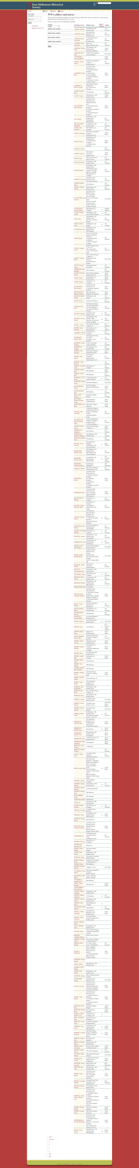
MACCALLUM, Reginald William (79, 293)
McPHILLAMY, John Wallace (78, 546)
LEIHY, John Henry (79, 133)
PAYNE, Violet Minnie (78, 998)
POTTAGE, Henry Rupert (79, 1054)
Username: (31, 16)
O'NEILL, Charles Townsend (79, 912)
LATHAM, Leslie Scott (79, 54)
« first (50, 1137)
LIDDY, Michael (78, 170)
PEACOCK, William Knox (79, 1010)
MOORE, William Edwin (79, 673)
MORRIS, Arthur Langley (79, 709)
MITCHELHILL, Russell (79, 613)
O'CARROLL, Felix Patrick (79, 872)
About (73, 1164)
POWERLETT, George (78, 1059)
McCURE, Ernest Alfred (79, 427)
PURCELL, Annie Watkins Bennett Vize (79, 1097)
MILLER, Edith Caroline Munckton (79, 595)
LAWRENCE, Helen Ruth (79, 74)
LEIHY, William (78, 141)
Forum (61, 11)
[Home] (29, 9)
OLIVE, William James (78, 926)
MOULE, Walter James (78, 755)
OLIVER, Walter (78, 931)
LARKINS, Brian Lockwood (79, 39)
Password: (31, 19)
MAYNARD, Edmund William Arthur (78, 400)
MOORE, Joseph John (78, 657)
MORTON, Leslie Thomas (79, 746)
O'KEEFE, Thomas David (79, 900)
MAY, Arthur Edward (77, 395)
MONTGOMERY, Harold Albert (79, 637)
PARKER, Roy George (78, 972)
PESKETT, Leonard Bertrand (79, 1033)
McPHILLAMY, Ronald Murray (78, 555)
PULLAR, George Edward (79, 1086)
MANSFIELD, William (78, 347)
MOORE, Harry (78, 653)
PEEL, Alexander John (78, 1018)
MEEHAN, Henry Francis (79, 578)
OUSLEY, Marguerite (77, 952)
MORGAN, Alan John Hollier (78, 687)
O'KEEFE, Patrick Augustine (79, 896)
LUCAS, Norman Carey (79, 266)
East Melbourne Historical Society (47, 5)
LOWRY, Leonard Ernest (79, 259)
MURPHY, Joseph (79, 781)
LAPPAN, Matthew (79, 29)
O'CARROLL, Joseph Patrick (78, 880)
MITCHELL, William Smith (78, 617)
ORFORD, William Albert (79, 940)
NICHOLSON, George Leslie (78, 845)
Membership (66, 1164)
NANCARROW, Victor (78, 796)
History (82, 11)
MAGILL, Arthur (79, 325)
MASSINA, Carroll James (79, 378)
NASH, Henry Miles (79, 799)
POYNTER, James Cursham (79, 1064)
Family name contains (54, 33)
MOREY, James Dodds (78, 683)
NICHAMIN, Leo (79, 836)
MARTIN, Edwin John (79, 374)
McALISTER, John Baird (79, 405)
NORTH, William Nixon (79, 861)
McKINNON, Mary (79, 492)
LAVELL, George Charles (79, 62)
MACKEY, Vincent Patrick (79, 319)
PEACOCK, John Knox (79, 1007)
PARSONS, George (79, 976)
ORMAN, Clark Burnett (78, 944)
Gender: (50, 25)
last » (50, 1156)
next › (50, 1154)
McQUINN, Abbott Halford (79, 565)
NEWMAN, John (79, 815)
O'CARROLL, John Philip (79, 876)
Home (29, 11)
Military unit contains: (54, 29)
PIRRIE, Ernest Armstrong (78, 1047)
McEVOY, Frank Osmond (78, 444)
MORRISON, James (79, 738)
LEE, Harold (77, 119)
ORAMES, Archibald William (79, 936)
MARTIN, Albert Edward (78, 363)
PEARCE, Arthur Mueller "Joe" (79, 1014)
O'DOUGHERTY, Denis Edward (79, 888)
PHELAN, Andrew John (79, 1039)
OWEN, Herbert (78, 964)
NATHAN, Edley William (78, 806)
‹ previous (51, 1139)
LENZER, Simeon (79, 153)
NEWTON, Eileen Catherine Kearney (79, 827)
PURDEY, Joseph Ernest (79, 1112)
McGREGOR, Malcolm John (78, 451)
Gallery (88, 11)
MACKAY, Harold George (79, 297)
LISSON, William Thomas (79, 188)
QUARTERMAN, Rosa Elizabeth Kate (79, 1121)
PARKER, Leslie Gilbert (78, 968)
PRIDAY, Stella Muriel (78, 1074)
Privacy (59, 1164)
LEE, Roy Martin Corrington (78, 124)
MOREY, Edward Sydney (79, 678)
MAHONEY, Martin (79, 333)
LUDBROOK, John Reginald (79, 270)
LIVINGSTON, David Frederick (78, 209)
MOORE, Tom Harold (78, 665)
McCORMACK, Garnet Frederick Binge (78, 421)
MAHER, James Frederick (78, 329)
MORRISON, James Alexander (79, 742)
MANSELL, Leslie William (79, 344)
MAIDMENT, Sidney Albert (78, 338)
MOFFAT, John (78, 627)
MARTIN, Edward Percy (79, 370)
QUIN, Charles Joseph (78, 1131)
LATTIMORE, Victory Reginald (78, 57)
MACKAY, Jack (78, 301)
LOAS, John (77, 219)
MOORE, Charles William (79, 647)
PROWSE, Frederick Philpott (79, 1082)
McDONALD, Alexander (78, 431)
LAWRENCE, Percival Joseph (78, 86)
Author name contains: (54, 41)
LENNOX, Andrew (79, 149)
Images (102, 11)
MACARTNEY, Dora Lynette (78, 287)
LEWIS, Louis (78, 158)
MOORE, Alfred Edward (78, 642)
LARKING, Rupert (79, 34)
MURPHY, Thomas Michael (79, 784)
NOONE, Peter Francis (78, 853)
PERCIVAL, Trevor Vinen (79, 1022)
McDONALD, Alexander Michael (79, 435)
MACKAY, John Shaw (78, 307)
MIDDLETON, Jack (79, 587)
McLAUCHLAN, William (78, 499)
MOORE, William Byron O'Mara (79, 668)
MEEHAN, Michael (79, 583)
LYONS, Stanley (78, 282)
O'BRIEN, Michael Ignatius (79, 867)
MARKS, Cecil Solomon (78, 351)
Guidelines (79, 1164)
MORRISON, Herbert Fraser (78, 729)
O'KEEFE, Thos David (78, 904)
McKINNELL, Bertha (78, 479)
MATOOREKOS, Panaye (79, 387)
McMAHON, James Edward (79, 527)
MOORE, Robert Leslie (78, 661)
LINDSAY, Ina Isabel (80, 179)
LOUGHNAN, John (79, 229)
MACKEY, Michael (79, 314)
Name (75, 25)
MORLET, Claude (79, 699)
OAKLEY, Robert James (79, 923)
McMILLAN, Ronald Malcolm (80, 531)
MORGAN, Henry (79, 695)
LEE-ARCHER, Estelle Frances (78, 106)
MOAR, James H (78, 621)
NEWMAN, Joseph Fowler (79, 819)
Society (109, 11)
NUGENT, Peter (78, 864)
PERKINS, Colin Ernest (78, 1027)
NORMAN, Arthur (79, 857)
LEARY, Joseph (78, 96)
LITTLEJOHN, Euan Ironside (80, 198)
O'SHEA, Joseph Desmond (78, 918)
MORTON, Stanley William (79, 750)
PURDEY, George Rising (79, 1108)
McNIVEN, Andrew (79, 536)
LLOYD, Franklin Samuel (79, 213)
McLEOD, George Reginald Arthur (79, 506)
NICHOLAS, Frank (79, 841)
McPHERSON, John (79, 542)
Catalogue (95, 11)
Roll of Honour (101, 25)
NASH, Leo (77, 802)
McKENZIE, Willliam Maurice (79, 464)
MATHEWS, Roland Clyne (79, 382)
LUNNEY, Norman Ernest (79, 274)
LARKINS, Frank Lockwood (79, 44)
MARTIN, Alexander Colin (79, 366)
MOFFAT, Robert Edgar (79, 632)
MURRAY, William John (79, 792)
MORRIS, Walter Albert (79, 714)
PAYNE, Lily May (79, 986)
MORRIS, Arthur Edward (79, 704)
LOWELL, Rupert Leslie (79, 249)
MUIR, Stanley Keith (80, 768)
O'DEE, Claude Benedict (78, 884)
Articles (69, 11)
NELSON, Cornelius (79, 810)
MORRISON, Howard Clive (78, 734)
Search (54, 11)
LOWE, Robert (78, 238)
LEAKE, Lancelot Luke (79, 92)
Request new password (37, 28)
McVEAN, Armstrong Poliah (79, 570)
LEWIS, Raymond (79, 162)
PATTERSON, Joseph (78, 979)
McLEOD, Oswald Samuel (79, 518)
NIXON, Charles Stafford (78, 849)
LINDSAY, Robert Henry (79, 184)
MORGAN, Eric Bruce (78, 691)
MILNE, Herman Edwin (78, 609)
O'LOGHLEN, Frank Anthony (79, 907)
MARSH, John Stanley (78, 357)
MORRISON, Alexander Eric (78, 722)
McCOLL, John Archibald (78, 412)
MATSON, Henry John (79, 392)
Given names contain (54, 37)
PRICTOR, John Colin (78, 1068)
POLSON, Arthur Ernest (79, 1051)
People (75, 11)
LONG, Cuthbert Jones (78, 224)
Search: (95, 3)
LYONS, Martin (78, 278)
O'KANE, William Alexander (79, 892)
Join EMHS (35, 26)
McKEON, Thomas (79, 468)
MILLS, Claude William (78, 605)
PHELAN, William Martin (79, 1043)
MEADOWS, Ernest (79, 574)
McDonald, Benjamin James (80, 439)
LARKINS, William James (79, 49)
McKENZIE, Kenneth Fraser (78, 459)
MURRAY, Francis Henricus (79, 788)
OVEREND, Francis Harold (79, 960)
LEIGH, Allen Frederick (78, 128)
